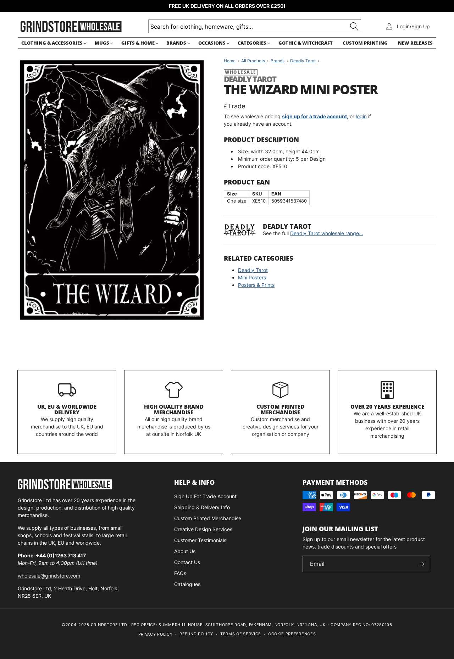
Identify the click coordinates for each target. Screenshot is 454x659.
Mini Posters (252, 277)
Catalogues (187, 584)
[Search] (354, 26)
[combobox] (255, 26)
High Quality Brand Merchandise (174, 409)
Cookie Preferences (292, 633)
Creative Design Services (203, 529)
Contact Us (187, 562)
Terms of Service (240, 633)
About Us (184, 551)
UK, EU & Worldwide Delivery (66, 409)
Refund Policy (196, 633)
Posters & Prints (256, 285)
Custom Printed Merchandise (280, 409)
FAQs (180, 573)
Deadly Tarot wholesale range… (326, 233)
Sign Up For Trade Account (205, 496)
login (361, 116)
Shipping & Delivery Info (202, 507)
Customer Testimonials (200, 540)
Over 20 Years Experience (387, 406)
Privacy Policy (155, 634)
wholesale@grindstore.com (49, 576)
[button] (53, 43)
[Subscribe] (422, 564)
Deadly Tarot (253, 270)
